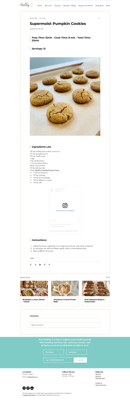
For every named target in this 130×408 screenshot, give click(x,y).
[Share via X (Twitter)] (35, 264)
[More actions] (99, 18)
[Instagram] (24, 388)
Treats (32, 258)
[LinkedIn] (32, 388)
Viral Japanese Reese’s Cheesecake (94, 301)
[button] (48, 4)
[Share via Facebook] (31, 264)
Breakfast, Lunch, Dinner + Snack (34, 301)
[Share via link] (45, 264)
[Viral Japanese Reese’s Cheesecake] (96, 288)
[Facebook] (28, 388)
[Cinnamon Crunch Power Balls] (65, 288)
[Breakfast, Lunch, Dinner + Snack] (34, 288)
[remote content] (65, 210)
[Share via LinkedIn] (40, 264)
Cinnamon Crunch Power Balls (65, 301)
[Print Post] (49, 264)
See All (108, 277)
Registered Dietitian (30, 395)
